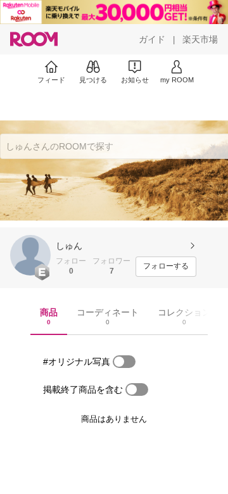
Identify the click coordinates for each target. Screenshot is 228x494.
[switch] (124, 361)
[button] (30, 255)
